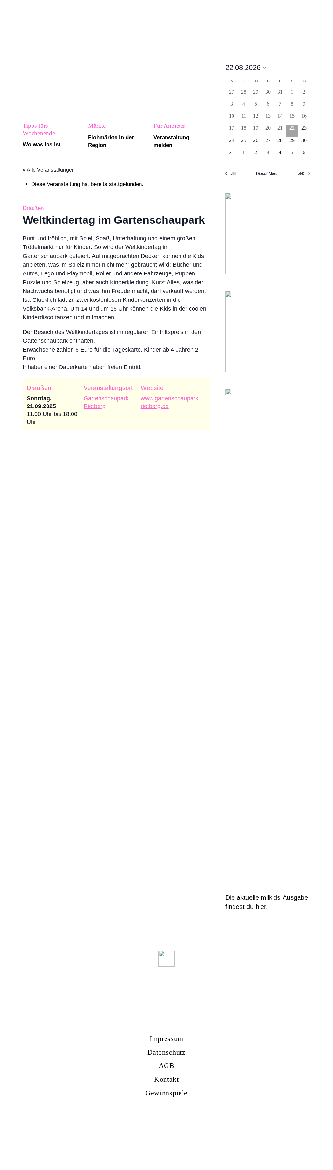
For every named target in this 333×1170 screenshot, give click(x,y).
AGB (167, 1065)
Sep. (301, 173)
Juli (233, 173)
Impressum (166, 1038)
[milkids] (64, 20)
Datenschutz (166, 1052)
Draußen (33, 208)
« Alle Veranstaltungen (49, 170)
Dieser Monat (268, 173)
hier (261, 906)
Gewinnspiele (166, 1093)
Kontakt (166, 1079)
